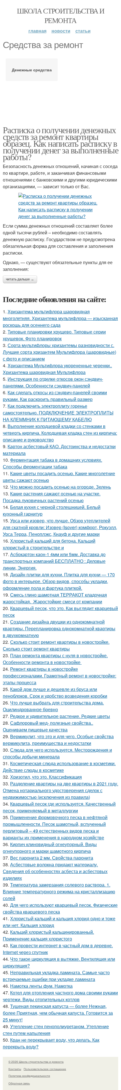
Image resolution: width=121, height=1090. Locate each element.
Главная (37, 31)
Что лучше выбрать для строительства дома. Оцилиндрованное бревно (53, 706)
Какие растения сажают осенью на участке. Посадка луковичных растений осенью (51, 497)
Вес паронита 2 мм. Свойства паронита (51, 858)
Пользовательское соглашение (45, 1069)
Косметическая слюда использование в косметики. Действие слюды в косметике (59, 766)
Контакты (14, 1069)
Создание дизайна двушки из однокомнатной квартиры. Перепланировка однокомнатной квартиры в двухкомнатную (59, 628)
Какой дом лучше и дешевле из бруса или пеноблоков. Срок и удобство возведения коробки (55, 692)
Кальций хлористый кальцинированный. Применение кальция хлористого (48, 935)
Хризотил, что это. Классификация (46, 777)
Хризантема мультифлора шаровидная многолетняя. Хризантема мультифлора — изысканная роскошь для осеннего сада (60, 318)
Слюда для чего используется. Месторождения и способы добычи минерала (57, 753)
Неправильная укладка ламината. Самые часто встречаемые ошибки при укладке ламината (56, 975)
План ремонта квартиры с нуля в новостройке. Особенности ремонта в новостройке (55, 658)
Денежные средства (32, 69)
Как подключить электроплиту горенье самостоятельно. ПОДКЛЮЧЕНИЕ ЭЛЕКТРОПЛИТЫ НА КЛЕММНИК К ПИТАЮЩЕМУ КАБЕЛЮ (58, 413)
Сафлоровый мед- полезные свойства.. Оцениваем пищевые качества (48, 726)
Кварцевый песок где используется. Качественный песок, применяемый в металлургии (59, 807)
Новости (60, 31)
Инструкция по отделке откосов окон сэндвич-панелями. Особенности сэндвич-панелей (53, 382)
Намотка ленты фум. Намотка (41, 986)
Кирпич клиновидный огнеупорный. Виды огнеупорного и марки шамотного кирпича (50, 847)
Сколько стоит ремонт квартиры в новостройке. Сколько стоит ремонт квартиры (56, 645)
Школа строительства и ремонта (60, 15)
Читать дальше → (20, 279)
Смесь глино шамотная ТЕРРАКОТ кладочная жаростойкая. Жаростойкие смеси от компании (55, 598)
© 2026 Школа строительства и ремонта (36, 1062)
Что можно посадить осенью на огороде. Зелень (60, 487)
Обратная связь (19, 1083)
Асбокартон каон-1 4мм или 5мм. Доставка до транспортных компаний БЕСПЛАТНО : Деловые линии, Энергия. (54, 561)
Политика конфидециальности (29, 1076)
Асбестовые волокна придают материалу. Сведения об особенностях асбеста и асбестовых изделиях (55, 871)
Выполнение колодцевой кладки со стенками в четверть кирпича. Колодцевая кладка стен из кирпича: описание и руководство (60, 433)
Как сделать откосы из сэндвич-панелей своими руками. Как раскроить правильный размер (55, 395)
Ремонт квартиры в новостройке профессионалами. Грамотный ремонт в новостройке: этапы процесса (59, 676)
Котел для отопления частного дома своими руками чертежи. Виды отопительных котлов (60, 996)
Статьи (83, 31)
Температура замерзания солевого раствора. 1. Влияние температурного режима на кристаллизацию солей (59, 891)
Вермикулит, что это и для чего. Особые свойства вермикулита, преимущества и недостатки (58, 739)
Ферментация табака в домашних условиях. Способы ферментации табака (52, 463)
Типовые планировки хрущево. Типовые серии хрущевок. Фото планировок (54, 335)
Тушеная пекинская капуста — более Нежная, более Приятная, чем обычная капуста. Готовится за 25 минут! (58, 1013)
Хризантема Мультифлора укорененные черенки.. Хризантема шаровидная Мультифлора (57, 368)
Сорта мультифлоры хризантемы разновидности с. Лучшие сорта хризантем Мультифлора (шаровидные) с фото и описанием (59, 352)
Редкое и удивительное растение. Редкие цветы (60, 716)
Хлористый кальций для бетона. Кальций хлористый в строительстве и (49, 544)
